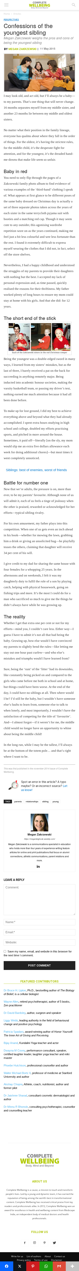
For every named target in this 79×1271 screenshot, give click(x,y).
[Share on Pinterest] (33, 1266)
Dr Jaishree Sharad (15, 1095)
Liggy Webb (11, 1020)
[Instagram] (34, 1243)
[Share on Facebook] (6, 1266)
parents (18, 801)
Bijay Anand (11, 1042)
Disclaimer (56, 1260)
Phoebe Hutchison (15, 1065)
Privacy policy (24, 1260)
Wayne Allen (11, 1001)
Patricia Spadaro (14, 1031)
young (56, 801)
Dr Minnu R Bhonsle (16, 1106)
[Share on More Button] (72, 1266)
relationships (32, 801)
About (48, 1256)
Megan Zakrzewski (22, 49)
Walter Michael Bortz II (17, 1073)
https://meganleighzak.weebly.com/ (39, 838)
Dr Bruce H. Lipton (15, 990)
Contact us (59, 1256)
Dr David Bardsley (15, 1012)
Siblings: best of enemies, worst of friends (36, 470)
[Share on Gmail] (59, 1266)
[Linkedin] (40, 866)
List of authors (34, 1256)
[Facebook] (24, 1243)
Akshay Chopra (13, 1084)
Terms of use (41, 1260)
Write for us (17, 1256)
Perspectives (11, 19)
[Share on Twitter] (19, 1266)
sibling (45, 801)
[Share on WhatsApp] (46, 1266)
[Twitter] (54, 1243)
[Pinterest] (44, 1243)
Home (7, 13)
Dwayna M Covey (14, 1050)
